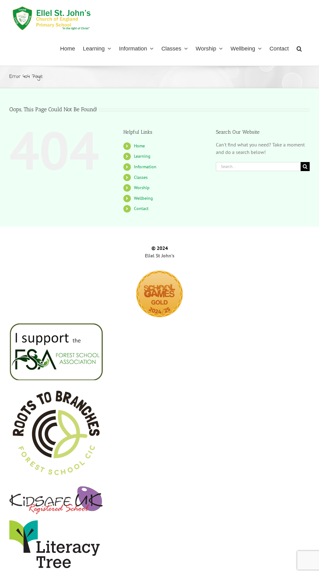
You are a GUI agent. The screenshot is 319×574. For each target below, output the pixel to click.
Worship (142, 187)
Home (139, 146)
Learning (142, 156)
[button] (299, 48)
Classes (141, 177)
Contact (141, 208)
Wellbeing (143, 198)
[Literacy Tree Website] (159, 544)
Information (145, 167)
